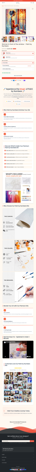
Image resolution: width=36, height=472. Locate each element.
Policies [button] (3, 460)
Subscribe (32, 441)
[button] (4, 2)
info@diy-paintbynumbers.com (8, 450)
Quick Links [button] (4, 457)
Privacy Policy (25, 442)
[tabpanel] (18, 252)
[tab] (18, 84)
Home (3, 5)
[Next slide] (33, 39)
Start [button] (3, 454)
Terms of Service (20, 442)
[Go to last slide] (2, 39)
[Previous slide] (2, 426)
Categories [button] (4, 462)
